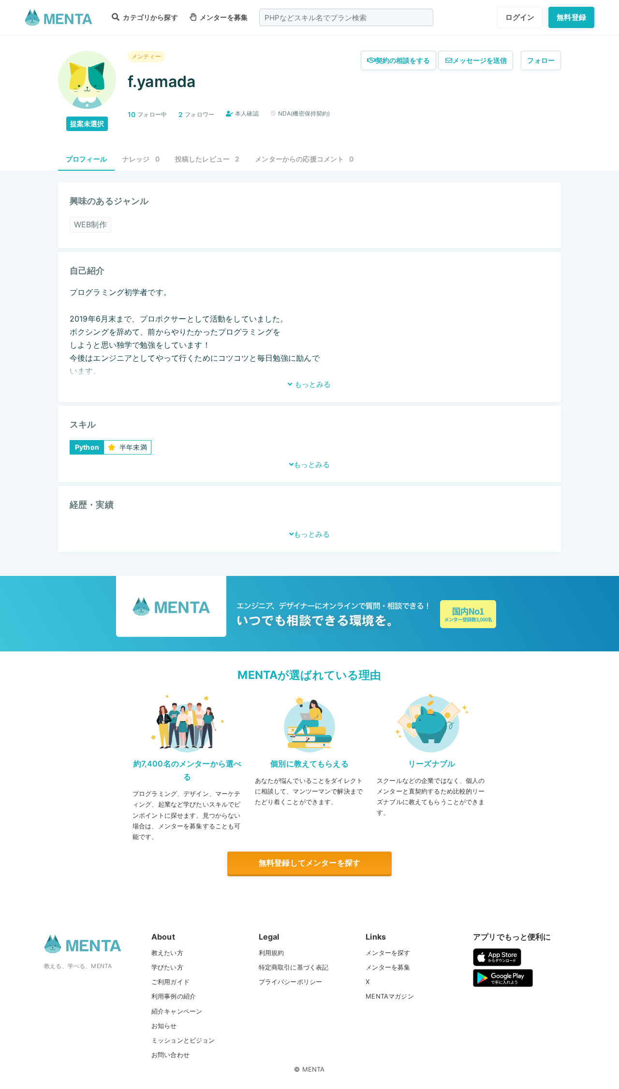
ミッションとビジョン (183, 1040)
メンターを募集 (223, 17)
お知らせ (164, 1026)
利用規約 (271, 953)
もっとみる (312, 384)
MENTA (313, 1069)
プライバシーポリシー (291, 982)
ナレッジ (141, 159)
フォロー (541, 60)
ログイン (520, 17)
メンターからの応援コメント (304, 159)
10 (131, 114)
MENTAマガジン (389, 996)
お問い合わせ (170, 1055)
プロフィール (86, 159)
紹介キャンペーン (176, 1011)
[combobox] (346, 17)
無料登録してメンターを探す (309, 863)
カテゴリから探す (149, 17)
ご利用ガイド (170, 982)
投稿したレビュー (207, 159)
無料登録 (571, 17)
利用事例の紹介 (173, 996)
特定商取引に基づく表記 (294, 967)
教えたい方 (167, 953)
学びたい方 (167, 967)
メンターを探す (388, 953)
